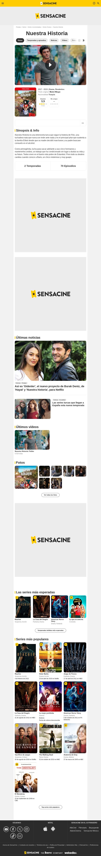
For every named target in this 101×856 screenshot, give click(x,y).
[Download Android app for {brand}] (54, 829)
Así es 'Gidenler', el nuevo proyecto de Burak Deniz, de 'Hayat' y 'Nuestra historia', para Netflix (49, 388)
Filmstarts (83, 828)
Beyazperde (94, 828)
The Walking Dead (46, 755)
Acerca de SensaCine (10, 845)
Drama (51, 89)
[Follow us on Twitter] (20, 829)
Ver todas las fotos (50, 495)
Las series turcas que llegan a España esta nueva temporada (68, 404)
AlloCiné (73, 828)
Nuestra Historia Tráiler (24, 451)
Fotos (20, 462)
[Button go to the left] (79, 40)
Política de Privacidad (57, 845)
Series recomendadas (34, 27)
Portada (18, 27)
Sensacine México (91, 831)
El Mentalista (20, 794)
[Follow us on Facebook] (13, 829)
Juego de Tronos (70, 674)
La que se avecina (76, 619)
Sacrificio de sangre (22, 755)
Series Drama (47, 27)
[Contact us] (20, 836)
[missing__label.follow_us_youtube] (6, 829)
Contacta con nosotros (26, 845)
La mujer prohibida (46, 713)
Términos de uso (42, 845)
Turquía (52, 95)
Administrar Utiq (71, 845)
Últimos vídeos (27, 427)
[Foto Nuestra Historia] (26, 477)
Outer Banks (44, 674)
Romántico (59, 89)
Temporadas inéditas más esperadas (51, 630)
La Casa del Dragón (40, 619)
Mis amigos (54, 99)
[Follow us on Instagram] (27, 829)
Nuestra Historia (47, 33)
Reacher (18, 619)
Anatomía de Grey (70, 755)
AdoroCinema (75, 831)
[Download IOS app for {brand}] (46, 829)
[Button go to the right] (83, 40)
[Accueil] (48, 3)
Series (24, 27)
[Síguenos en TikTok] (13, 836)
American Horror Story (72, 713)
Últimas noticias (28, 337)
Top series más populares (51, 807)
